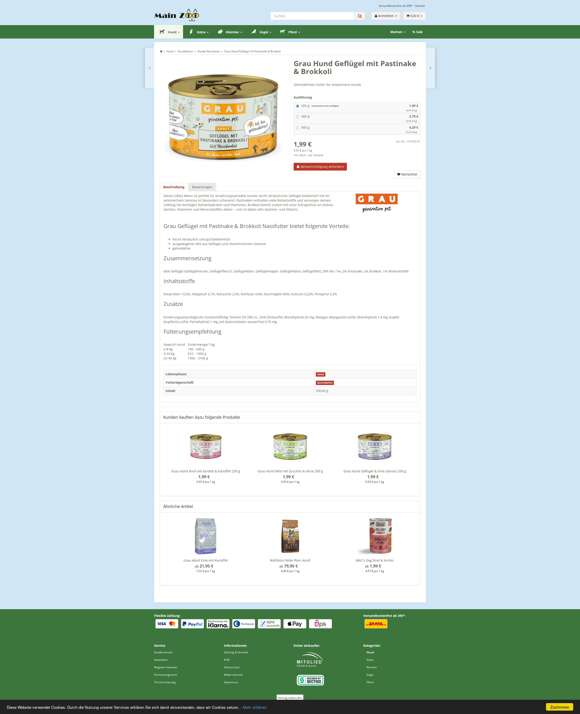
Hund (172, 32)
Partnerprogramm (165, 675)
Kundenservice (163, 652)
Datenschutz (232, 667)
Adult (320, 374)
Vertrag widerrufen (290, 698)
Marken (396, 32)
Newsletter (161, 660)
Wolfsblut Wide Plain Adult (290, 560)
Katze (201, 32)
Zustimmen (559, 707)
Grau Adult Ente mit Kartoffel (206, 560)
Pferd (293, 32)
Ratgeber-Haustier (165, 667)
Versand (318, 155)
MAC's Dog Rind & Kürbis (375, 560)
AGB (227, 660)
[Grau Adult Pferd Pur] (430, 68)
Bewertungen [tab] (202, 187)
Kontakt (420, 5)
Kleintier (232, 32)
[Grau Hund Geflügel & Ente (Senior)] (149, 68)
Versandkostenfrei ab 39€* (396, 5)
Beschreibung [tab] (173, 187)
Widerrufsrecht (233, 675)
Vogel (264, 32)
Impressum (231, 682)
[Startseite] (161, 51)
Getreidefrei (325, 382)
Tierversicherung (165, 682)
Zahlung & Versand (236, 652)
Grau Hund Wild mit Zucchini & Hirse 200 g (290, 471)
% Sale (417, 32)
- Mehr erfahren (253, 707)
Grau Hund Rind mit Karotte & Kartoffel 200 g (205, 471)
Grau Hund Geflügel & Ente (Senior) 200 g (374, 471)
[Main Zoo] (185, 15)
